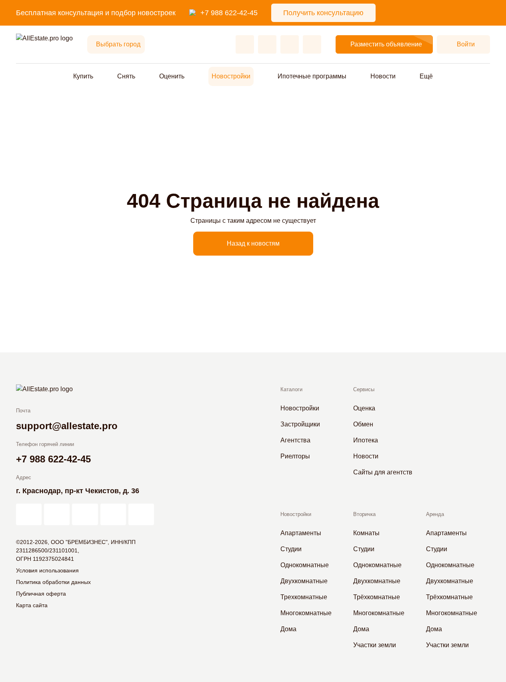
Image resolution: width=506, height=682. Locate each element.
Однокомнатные (304, 565)
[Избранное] (245, 44)
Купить (83, 76)
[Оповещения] (312, 44)
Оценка (364, 408)
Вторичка (364, 514)
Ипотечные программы (312, 76)
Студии (291, 549)
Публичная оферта (41, 593)
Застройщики (300, 424)
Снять (126, 76)
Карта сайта (32, 605)
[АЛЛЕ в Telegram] (141, 514)
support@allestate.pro (67, 425)
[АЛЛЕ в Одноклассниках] (113, 514)
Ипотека (365, 440)
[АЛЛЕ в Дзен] (57, 514)
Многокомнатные (306, 613)
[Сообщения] (289, 44)
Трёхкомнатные (376, 597)
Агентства (295, 440)
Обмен (363, 424)
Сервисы (363, 389)
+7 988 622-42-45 (229, 13)
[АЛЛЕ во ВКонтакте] (85, 514)
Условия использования (47, 570)
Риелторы (295, 456)
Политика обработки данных (53, 582)
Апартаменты (300, 533)
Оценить (171, 76)
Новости (383, 76)
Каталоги (291, 389)
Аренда (435, 514)
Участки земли (374, 645)
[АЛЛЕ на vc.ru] (29, 514)
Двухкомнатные (304, 581)
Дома (288, 629)
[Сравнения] (267, 44)
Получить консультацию (323, 13)
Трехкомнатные (303, 597)
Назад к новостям (253, 243)
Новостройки (231, 76)
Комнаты (366, 533)
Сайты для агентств (382, 472)
